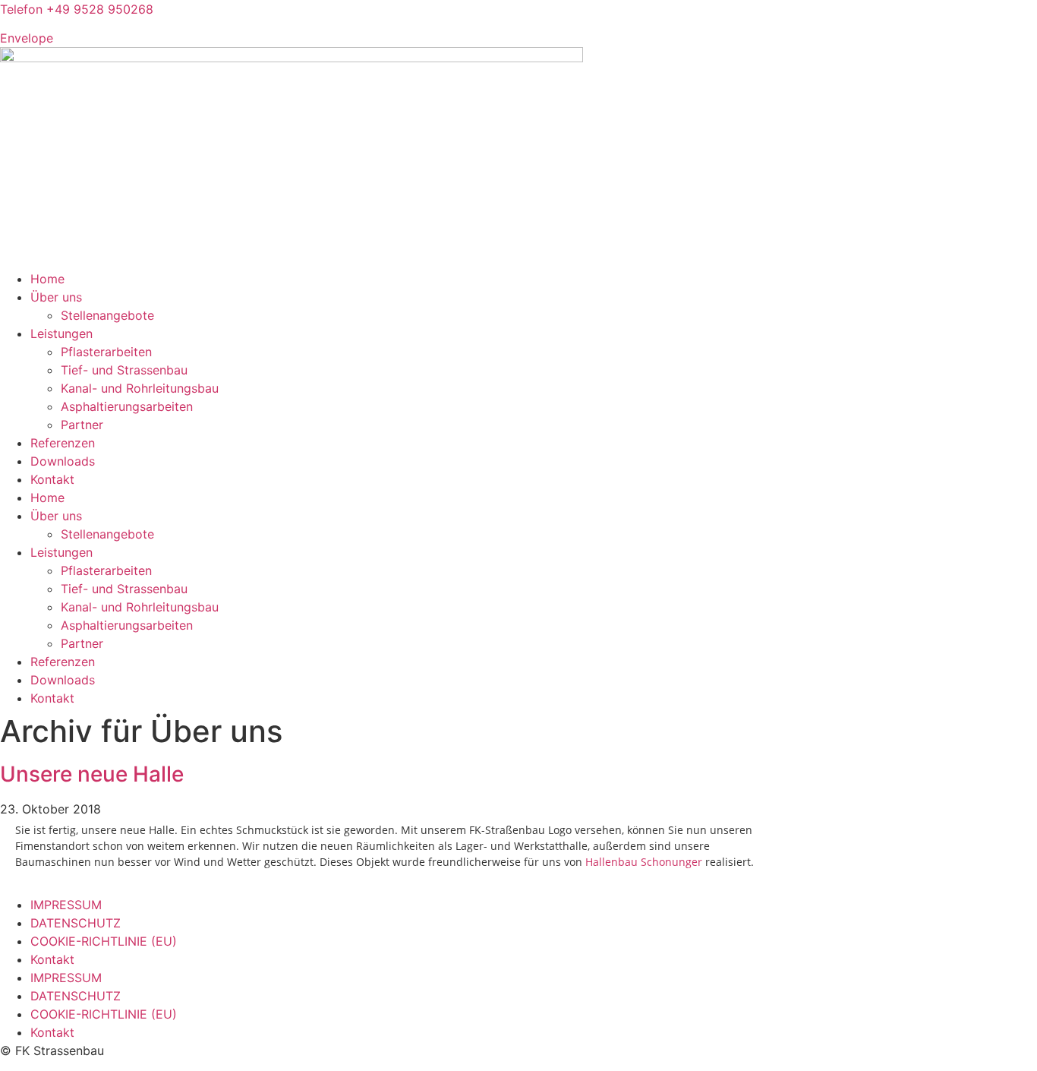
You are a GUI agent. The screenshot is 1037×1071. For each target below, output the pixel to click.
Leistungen (61, 333)
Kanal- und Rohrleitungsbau (140, 388)
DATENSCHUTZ (75, 922)
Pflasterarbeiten (106, 351)
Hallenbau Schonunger (643, 862)
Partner (82, 424)
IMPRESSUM (66, 904)
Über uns (56, 297)
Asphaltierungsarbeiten (127, 406)
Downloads (62, 461)
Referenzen (62, 442)
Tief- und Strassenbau (124, 370)
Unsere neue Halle (92, 774)
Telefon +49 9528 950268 (76, 9)
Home (47, 278)
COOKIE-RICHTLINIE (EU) (103, 941)
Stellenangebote (107, 315)
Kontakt (52, 479)
